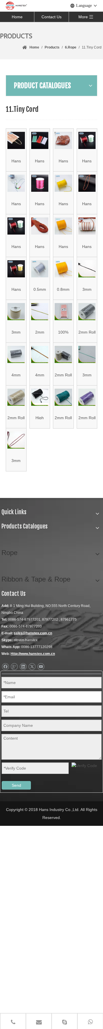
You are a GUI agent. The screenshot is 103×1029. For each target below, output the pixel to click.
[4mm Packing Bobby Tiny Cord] (40, 354)
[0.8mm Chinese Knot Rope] (63, 269)
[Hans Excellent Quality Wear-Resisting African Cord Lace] (16, 140)
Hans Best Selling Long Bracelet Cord (39, 246)
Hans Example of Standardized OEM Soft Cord (63, 203)
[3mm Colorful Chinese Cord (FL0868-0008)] (16, 311)
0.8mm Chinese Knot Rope (63, 289)
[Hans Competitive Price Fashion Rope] (63, 226)
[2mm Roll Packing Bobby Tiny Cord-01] (63, 354)
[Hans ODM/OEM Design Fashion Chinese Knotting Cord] (16, 226)
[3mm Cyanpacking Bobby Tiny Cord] (87, 354)
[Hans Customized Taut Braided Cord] (87, 183)
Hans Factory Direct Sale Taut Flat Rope (39, 160)
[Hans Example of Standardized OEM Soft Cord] (63, 183)
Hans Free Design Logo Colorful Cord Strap (16, 289)
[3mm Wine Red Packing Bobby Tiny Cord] (16, 440)
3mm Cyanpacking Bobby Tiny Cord (87, 374)
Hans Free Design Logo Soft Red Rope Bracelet (87, 246)
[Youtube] (40, 666)
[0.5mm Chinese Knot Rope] (40, 269)
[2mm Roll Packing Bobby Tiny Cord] (87, 311)
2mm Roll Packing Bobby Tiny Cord (87, 332)
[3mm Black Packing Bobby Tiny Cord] (87, 269)
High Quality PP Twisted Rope (40, 417)
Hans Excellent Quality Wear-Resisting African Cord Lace (16, 160)
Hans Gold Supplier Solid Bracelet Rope (39, 203)
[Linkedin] (23, 666)
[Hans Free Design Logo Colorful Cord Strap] (16, 269)
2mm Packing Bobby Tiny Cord (40, 332)
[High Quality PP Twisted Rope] (40, 397)
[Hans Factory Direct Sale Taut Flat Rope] (40, 140)
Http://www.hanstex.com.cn (33, 654)
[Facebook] (5, 666)
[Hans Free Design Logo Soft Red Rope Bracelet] (87, 226)
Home (17, 17)
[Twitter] (31, 666)
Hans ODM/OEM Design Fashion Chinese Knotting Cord (16, 246)
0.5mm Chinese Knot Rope (39, 289)
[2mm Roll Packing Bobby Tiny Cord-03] (63, 397)
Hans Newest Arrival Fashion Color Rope (87, 160)
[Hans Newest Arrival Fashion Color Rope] (87, 140)
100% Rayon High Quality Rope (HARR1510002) (63, 332)
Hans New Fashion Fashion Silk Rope (16, 203)
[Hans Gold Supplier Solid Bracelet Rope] (40, 183)
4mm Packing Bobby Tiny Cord (40, 374)
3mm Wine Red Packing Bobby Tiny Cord (16, 460)
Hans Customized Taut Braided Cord (87, 203)
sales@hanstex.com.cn (33, 633)
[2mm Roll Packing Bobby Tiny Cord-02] (16, 397)
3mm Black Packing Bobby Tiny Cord (87, 289)
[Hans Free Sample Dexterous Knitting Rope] (63, 140)
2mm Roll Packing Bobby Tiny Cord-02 (16, 417)
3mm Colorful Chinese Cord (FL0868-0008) (16, 332)
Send (16, 785)
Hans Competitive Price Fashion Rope (63, 246)
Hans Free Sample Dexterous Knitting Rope (63, 160)
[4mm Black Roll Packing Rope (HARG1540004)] (16, 354)
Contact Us (51, 17)
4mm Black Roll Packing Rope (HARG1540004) (16, 374)
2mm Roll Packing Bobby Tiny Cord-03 (63, 417)
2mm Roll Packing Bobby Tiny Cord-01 (63, 374)
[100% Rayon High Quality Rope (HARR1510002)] (63, 311)
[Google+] (14, 666)
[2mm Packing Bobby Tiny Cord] (40, 311)
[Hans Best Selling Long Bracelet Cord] (40, 226)
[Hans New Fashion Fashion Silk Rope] (16, 183)
